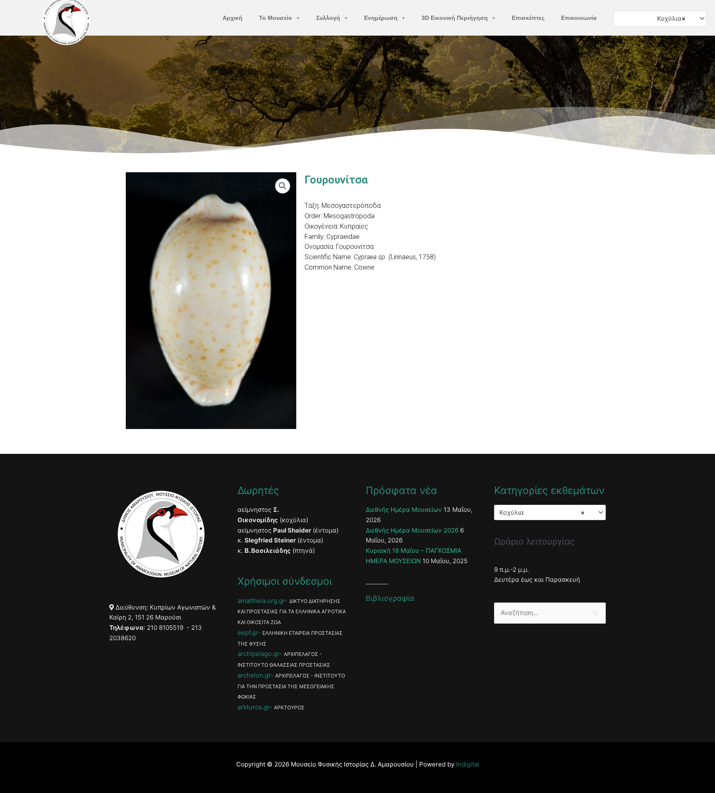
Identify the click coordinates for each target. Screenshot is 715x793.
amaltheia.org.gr (261, 601)
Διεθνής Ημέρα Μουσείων (404, 509)
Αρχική (232, 17)
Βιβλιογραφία (390, 598)
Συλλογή (328, 17)
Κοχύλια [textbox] (671, 18)
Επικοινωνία (579, 17)
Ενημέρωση (381, 17)
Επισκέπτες (528, 17)
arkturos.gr (253, 707)
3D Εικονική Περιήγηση (455, 17)
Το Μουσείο (275, 17)
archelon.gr (254, 675)
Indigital (467, 764)
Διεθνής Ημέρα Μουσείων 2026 (412, 530)
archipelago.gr (258, 654)
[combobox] (660, 18)
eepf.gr (248, 632)
